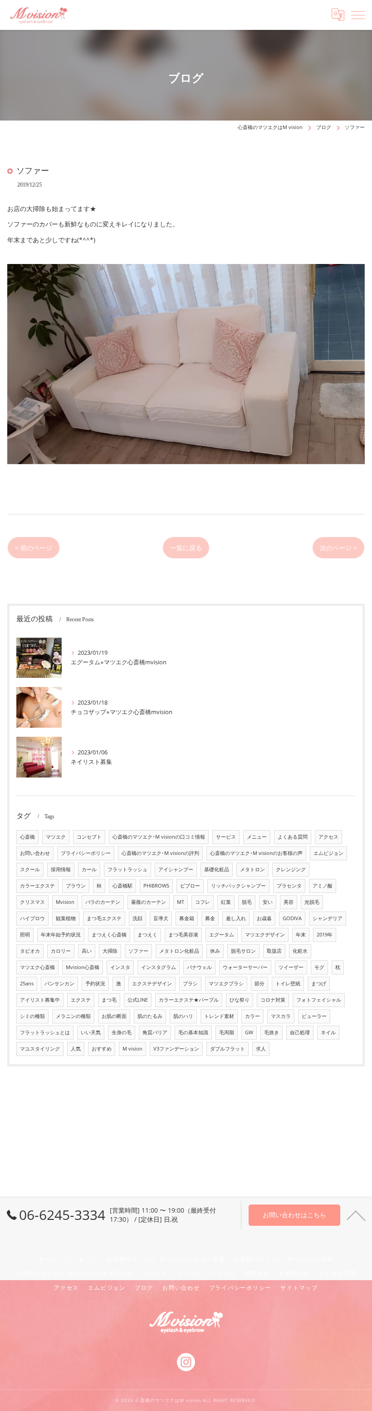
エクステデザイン (152, 983)
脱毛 (247, 902)
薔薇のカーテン (148, 902)
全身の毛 (122, 1032)
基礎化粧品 (216, 869)
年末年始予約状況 (61, 934)
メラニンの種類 (73, 1016)
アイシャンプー (175, 869)
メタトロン (252, 869)
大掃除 (110, 951)
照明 (25, 934)
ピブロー (190, 886)
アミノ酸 (323, 886)
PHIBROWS (156, 886)
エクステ (81, 1000)
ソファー (138, 951)
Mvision (65, 902)
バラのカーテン (102, 902)
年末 (301, 934)
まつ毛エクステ (104, 918)
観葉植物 (66, 918)
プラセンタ (289, 886)
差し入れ (236, 918)
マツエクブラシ (226, 983)
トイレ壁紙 (287, 983)
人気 (76, 1049)
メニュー (257, 837)
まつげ (318, 983)
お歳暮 (264, 918)
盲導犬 (160, 918)
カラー (252, 1016)
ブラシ (190, 983)
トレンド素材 (219, 1016)
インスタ (120, 967)
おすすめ (102, 1049)
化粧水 (300, 951)
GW (249, 1032)
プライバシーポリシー (86, 853)
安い (268, 902)
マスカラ (281, 1016)
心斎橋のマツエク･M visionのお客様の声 (256, 853)
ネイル (328, 1032)
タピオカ (30, 951)
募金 (210, 918)
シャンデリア (328, 918)
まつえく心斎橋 (109, 934)
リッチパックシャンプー (238, 886)
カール (89, 869)
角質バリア (154, 1032)
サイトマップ (299, 1287)
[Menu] (358, 14)
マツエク (56, 837)
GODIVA (292, 918)
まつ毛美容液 (183, 934)
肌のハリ (183, 1016)
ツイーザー (291, 967)
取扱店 (274, 951)
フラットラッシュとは (45, 1032)
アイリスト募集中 (40, 1000)
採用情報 (61, 869)
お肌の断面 (114, 1016)
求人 (261, 1049)
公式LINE (137, 1000)
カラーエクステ (37, 886)
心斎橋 (27, 837)
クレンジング (291, 869)
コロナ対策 (272, 1000)
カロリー (61, 951)
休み (215, 951)
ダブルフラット (227, 1049)
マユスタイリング (40, 1049)
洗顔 (137, 918)
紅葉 (226, 902)
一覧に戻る (186, 547)
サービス (226, 837)
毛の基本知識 (193, 1032)
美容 (289, 902)
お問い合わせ (35, 853)
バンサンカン (59, 983)
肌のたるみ (149, 1016)
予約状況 (95, 983)
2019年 (325, 934)
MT (180, 902)
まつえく (147, 934)
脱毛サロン (243, 951)
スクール (30, 869)
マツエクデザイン (265, 934)
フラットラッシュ (127, 869)
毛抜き (271, 1032)
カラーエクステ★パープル (189, 1000)
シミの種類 (32, 1016)
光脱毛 (311, 902)
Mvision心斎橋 (82, 967)
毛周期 (226, 1032)
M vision (132, 1049)
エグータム (221, 934)
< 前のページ (33, 547)
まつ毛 (109, 1000)
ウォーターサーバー (245, 967)
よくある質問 (293, 837)
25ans (27, 983)
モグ (319, 967)
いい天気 (91, 1032)
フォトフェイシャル (318, 1000)
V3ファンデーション (176, 1049)
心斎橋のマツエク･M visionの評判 (160, 853)
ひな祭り (240, 1000)
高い (87, 951)
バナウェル (199, 967)
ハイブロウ (32, 918)
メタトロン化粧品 (179, 951)
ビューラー (314, 1016)
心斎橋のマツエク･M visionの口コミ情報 (159, 837)
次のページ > (338, 547)
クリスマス (32, 902)
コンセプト (89, 837)
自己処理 (300, 1032)
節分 (259, 983)
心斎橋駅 (122, 886)
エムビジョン (328, 853)
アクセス (328, 837)
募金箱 (186, 918)
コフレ (202, 902)
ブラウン (76, 886)
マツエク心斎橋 (37, 967)
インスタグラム (158, 967)
